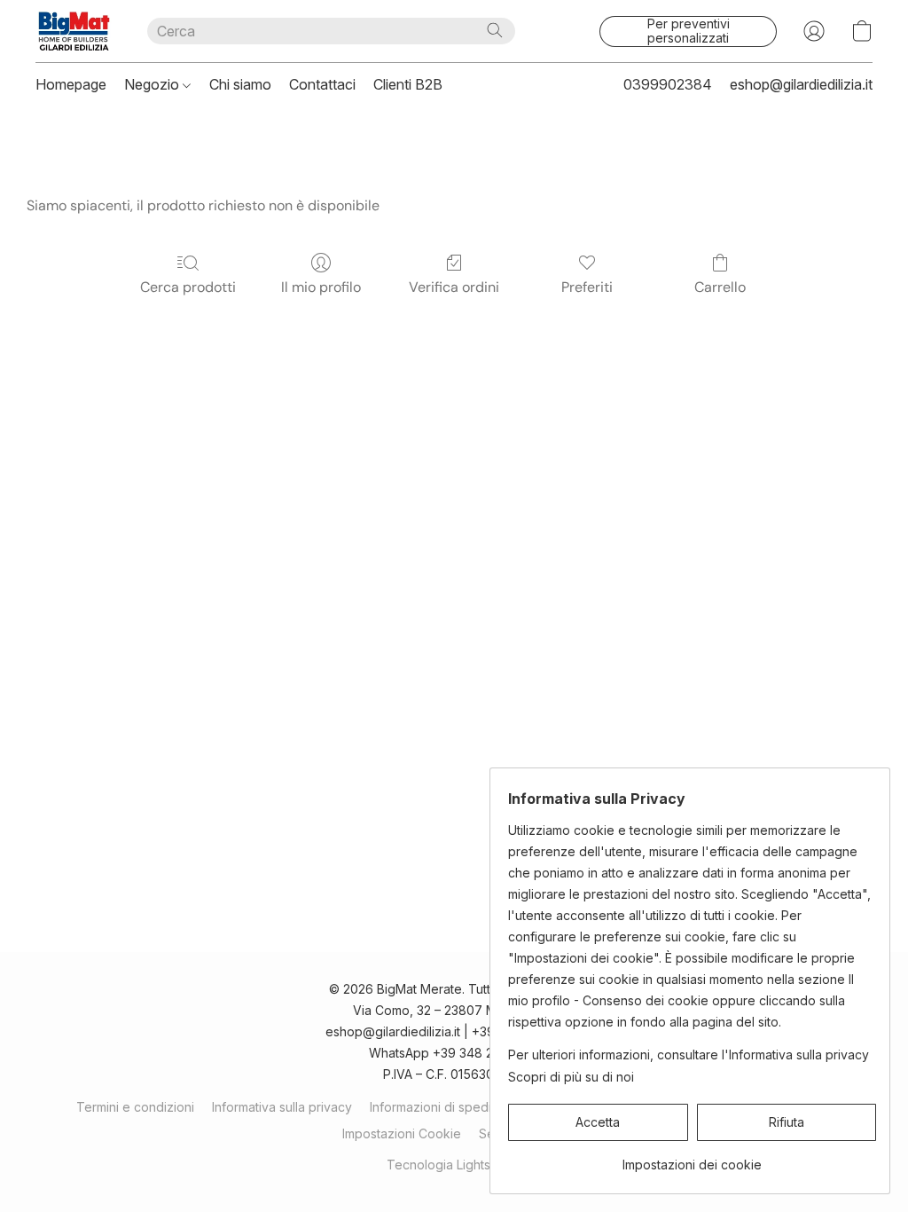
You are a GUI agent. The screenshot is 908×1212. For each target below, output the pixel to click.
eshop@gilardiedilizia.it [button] (801, 84)
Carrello (720, 287)
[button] (73, 31)
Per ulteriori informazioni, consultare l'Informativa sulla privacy (688, 1054)
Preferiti (587, 287)
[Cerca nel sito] (494, 30)
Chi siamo (240, 84)
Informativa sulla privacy (282, 1106)
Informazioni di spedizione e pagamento (488, 1106)
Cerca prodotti (188, 287)
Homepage (70, 84)
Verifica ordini (454, 287)
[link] (692, 1158)
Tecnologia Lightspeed (454, 1164)
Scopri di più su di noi (571, 1076)
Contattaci (322, 84)
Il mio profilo (321, 287)
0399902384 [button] (667, 84)
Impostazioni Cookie (401, 1133)
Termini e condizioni (135, 1106)
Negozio (153, 84)
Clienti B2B (407, 84)
